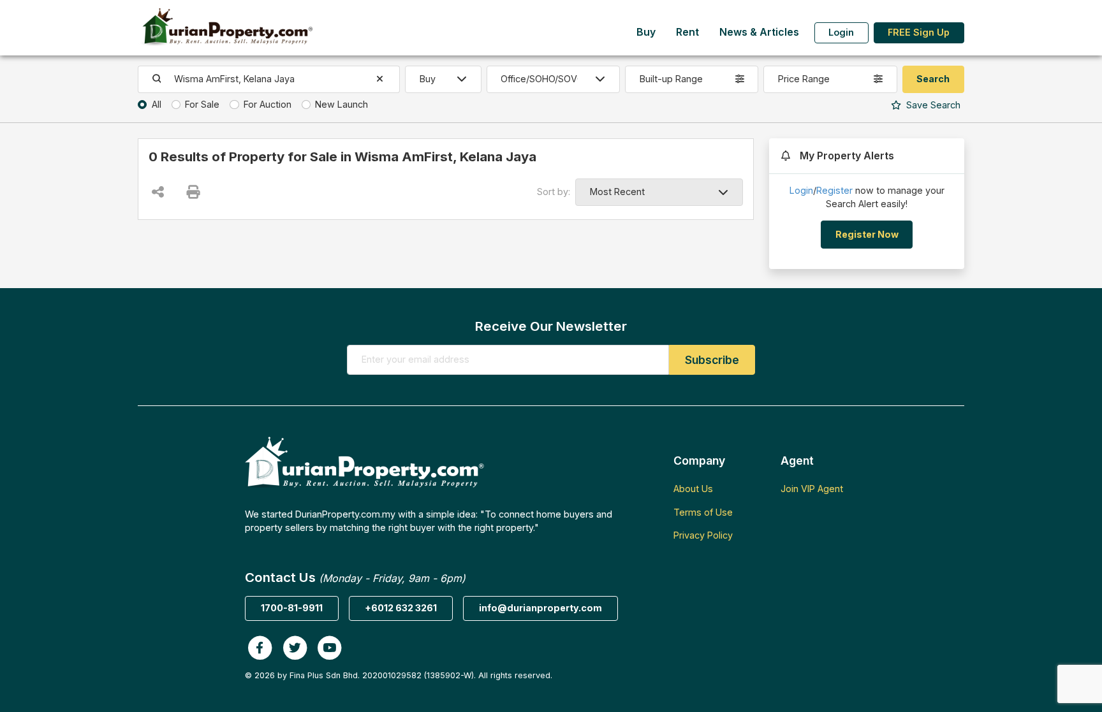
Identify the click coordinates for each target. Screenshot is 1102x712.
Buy (646, 32)
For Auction (267, 104)
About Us (693, 488)
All (156, 104)
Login (841, 32)
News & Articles (759, 32)
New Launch (341, 104)
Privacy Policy (703, 535)
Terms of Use (703, 512)
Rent (687, 32)
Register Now (867, 234)
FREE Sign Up (919, 32)
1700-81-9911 (292, 607)
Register (834, 190)
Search (932, 104)
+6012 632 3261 (401, 607)
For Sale (202, 104)
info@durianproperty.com (540, 607)
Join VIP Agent (812, 488)
